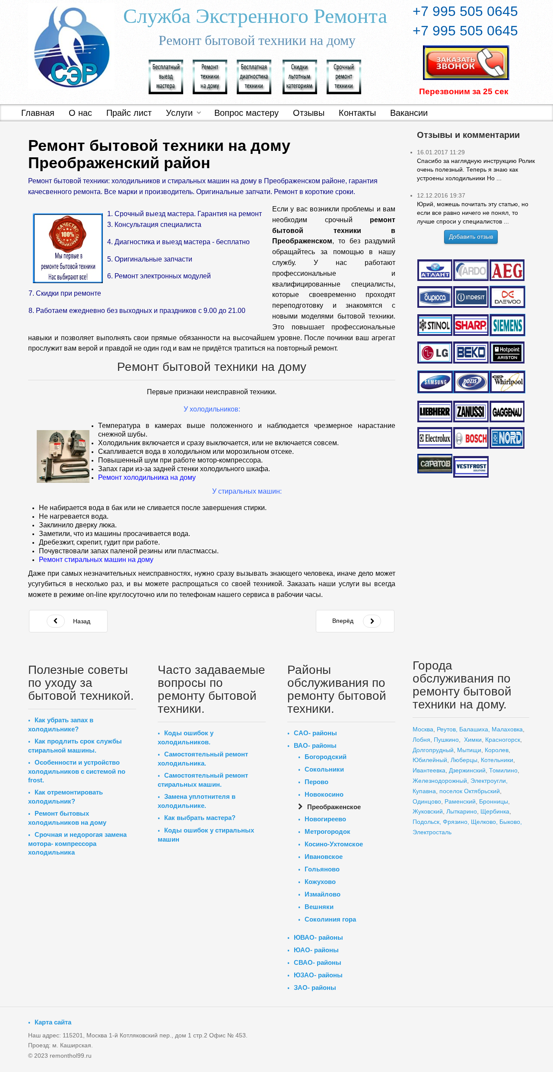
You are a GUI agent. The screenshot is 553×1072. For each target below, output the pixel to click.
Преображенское (334, 806)
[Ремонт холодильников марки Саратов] (434, 462)
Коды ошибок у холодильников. (185, 737)
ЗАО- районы (315, 987)
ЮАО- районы (316, 950)
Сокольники (324, 769)
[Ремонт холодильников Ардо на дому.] (470, 269)
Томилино (503, 770)
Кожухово (320, 881)
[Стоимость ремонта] (299, 76)
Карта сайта (53, 1022)
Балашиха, (474, 729)
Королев (497, 750)
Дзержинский (467, 770)
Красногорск (502, 739)
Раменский (460, 801)
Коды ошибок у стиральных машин (206, 834)
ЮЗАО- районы (318, 975)
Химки (473, 739)
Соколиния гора (330, 919)
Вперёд (342, 620)
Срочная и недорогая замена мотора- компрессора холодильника (77, 843)
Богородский (325, 756)
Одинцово (427, 801)
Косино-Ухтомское (334, 844)
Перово (316, 781)
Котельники (497, 759)
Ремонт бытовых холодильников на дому (67, 818)
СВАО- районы (317, 962)
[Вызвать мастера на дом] (166, 76)
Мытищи (469, 750)
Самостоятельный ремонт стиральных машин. (203, 780)
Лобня (421, 739)
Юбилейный (430, 759)
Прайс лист (129, 113)
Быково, (510, 821)
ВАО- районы (315, 745)
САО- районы (315, 733)
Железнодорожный (440, 780)
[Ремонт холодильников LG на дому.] (434, 352)
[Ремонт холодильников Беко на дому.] (470, 351)
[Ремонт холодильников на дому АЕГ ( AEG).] (507, 270)
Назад (80, 621)
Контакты (357, 113)
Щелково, (484, 821)
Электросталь (432, 832)
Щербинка (494, 811)
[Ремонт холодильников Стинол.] (434, 324)
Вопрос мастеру (246, 113)
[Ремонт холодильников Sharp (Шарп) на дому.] (470, 325)
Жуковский (428, 811)
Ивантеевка (429, 770)
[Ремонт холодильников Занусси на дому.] (470, 411)
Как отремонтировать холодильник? (65, 796)
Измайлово (322, 894)
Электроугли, (489, 780)
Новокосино (324, 794)
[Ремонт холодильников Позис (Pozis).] (470, 381)
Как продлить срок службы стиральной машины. (75, 745)
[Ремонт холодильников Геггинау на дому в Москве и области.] (507, 412)
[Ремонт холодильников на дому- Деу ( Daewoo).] (507, 297)
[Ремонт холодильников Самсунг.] (434, 381)
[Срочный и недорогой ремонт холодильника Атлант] (434, 269)
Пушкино (446, 739)
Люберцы (464, 759)
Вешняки (319, 906)
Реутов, (447, 729)
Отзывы (308, 113)
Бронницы (493, 801)
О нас (80, 113)
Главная (37, 113)
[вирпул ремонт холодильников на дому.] (507, 381)
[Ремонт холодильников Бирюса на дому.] (434, 297)
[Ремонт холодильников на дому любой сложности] (210, 76)
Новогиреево (325, 819)
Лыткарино (461, 811)
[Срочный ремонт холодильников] (343, 76)
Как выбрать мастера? (199, 817)
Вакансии (409, 113)
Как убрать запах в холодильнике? (60, 724)
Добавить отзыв (471, 236)
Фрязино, (455, 821)
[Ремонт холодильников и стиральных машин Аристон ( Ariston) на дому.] (507, 352)
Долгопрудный (433, 750)
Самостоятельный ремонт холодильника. (203, 758)
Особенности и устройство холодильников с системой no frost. (76, 771)
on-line (97, 594)
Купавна (424, 791)
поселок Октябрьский (469, 791)
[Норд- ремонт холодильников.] (507, 438)
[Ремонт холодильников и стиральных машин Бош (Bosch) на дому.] (470, 438)
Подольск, (427, 821)
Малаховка (507, 729)
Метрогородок (327, 831)
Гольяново (322, 869)
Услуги (179, 113)
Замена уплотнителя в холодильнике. (196, 801)
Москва (423, 729)
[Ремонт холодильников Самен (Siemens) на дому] (507, 325)
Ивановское (324, 856)
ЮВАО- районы (318, 937)
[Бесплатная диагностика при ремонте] (254, 76)
